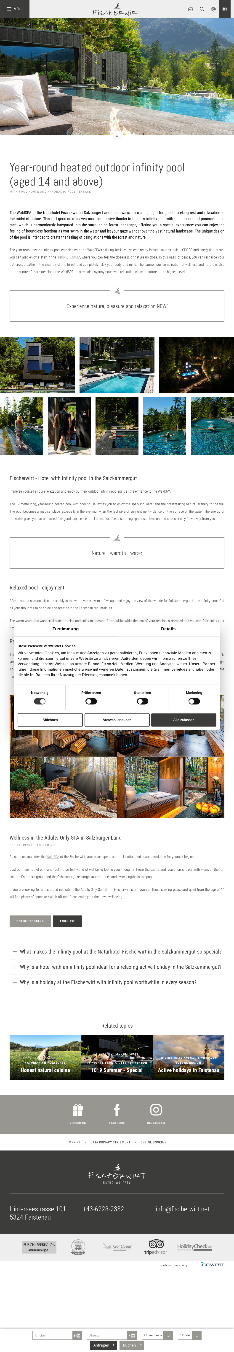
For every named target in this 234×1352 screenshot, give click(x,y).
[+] (37, 365)
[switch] (91, 701)
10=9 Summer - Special (117, 1057)
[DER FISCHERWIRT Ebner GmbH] (117, 9)
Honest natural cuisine (45, 1057)
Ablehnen (50, 720)
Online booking (154, 1142)
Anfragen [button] (101, 1345)
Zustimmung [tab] (65, 628)
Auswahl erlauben (117, 720)
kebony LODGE (68, 257)
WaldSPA (52, 857)
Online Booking (225, 9)
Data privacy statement (110, 1142)
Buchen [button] (129, 1345)
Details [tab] (168, 628)
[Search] (202, 9)
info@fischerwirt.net (183, 1209)
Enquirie (67, 921)
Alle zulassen (183, 720)
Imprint (74, 1142)
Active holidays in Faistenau (188, 1057)
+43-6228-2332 (103, 1209)
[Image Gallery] (190, 9)
